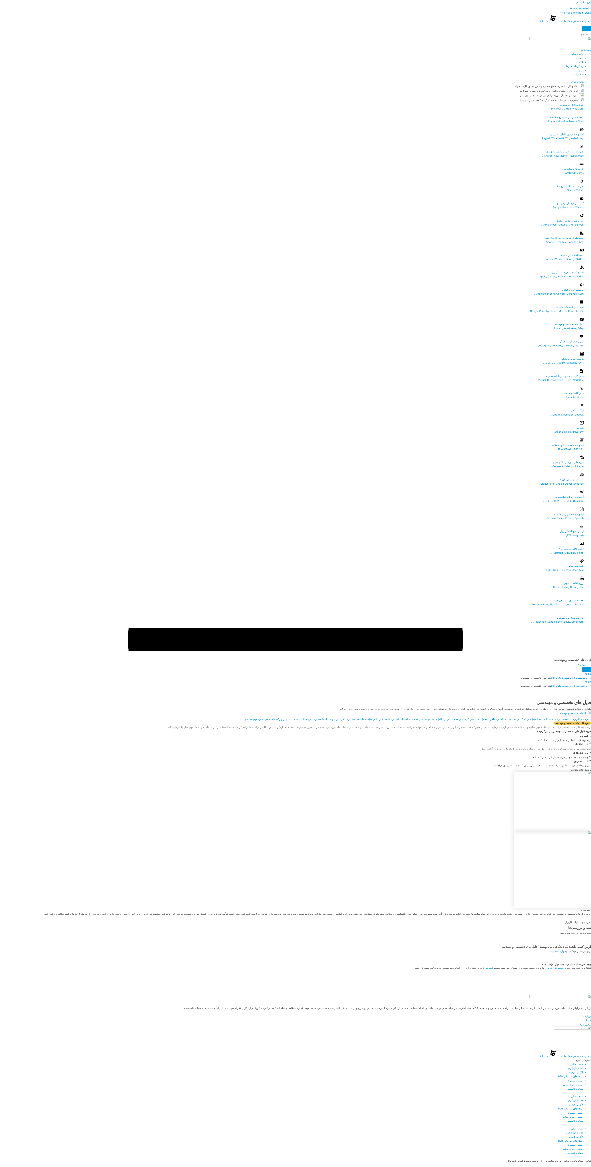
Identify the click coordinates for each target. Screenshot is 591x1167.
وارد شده (559, 951)
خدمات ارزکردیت (575, 677)
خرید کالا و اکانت (559, 677)
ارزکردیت (587, 677)
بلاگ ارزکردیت (576, 1072)
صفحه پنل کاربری (554, 967)
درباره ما (579, 70)
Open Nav (585, 50)
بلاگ (581, 62)
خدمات (580, 58)
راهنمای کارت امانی (573, 1084)
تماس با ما (578, 74)
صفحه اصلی (577, 54)
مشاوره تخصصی (575, 1088)
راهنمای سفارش (575, 1080)
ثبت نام (489, 967)
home (588, 673)
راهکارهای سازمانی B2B (571, 1076)
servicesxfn (577, 82)
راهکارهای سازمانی (574, 66)
